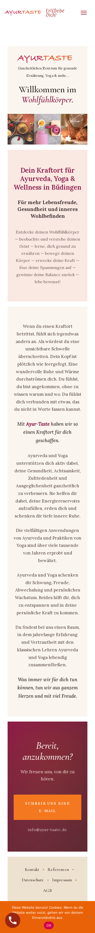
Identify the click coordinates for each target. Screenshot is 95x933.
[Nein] (88, 917)
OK (48, 925)
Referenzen (58, 869)
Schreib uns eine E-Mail (47, 807)
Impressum (62, 880)
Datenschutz (33, 880)
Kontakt (32, 869)
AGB (47, 890)
